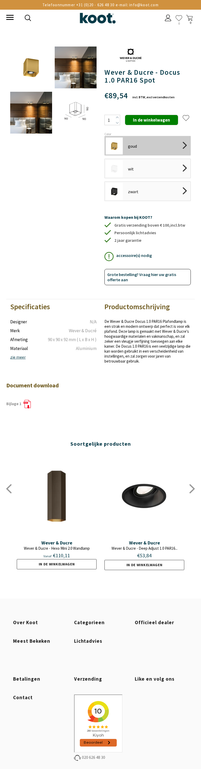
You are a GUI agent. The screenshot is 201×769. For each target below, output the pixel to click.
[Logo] (98, 17)
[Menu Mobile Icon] (9, 18)
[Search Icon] (64, 18)
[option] (31, 90)
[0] (179, 18)
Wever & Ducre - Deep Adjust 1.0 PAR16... (144, 548)
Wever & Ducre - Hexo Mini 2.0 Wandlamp (57, 548)
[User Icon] (168, 18)
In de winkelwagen (57, 564)
